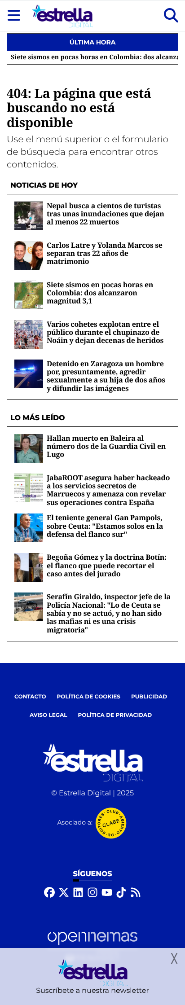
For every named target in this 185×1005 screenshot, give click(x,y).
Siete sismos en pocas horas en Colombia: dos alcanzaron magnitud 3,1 (100, 293)
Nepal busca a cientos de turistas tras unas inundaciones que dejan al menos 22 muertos (105, 214)
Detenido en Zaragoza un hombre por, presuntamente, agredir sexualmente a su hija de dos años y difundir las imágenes (106, 376)
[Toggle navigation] (14, 15)
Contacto (30, 696)
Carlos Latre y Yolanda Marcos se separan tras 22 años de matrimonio (105, 253)
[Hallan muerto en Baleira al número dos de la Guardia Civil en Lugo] (28, 448)
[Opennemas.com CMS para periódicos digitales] (92, 946)
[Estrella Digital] (62, 15)
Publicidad (149, 696)
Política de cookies (88, 696)
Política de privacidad (115, 715)
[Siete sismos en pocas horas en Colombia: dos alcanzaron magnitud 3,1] (28, 294)
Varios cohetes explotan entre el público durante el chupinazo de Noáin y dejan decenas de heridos (105, 332)
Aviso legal (48, 715)
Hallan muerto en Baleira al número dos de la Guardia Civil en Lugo (106, 446)
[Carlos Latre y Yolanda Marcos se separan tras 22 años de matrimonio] (28, 255)
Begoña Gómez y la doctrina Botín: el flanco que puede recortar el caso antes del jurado (107, 565)
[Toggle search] (171, 15)
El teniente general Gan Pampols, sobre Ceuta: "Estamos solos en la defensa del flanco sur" (105, 526)
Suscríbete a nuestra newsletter (92, 991)
